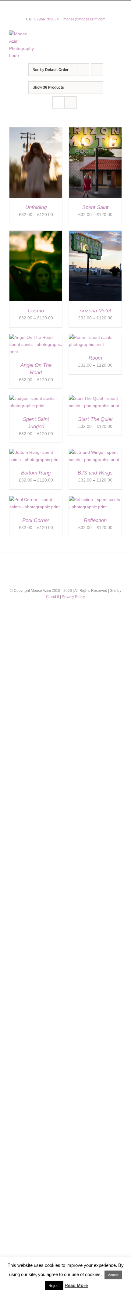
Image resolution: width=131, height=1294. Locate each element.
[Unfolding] (35, 130)
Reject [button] (54, 1285)
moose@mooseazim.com (84, 19)
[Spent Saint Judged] (35, 398)
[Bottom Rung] (35, 452)
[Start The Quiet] (95, 398)
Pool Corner (35, 520)
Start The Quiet (95, 419)
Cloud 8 (52, 597)
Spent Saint (95, 207)
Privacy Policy (73, 597)
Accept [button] (113, 1275)
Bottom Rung (36, 473)
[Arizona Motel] (95, 234)
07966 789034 (46, 19)
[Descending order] (97, 69)
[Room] (95, 337)
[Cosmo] (35, 234)
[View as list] (70, 102)
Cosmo (36, 311)
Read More (76, 1285)
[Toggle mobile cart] (105, 36)
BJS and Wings (95, 473)
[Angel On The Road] (35, 337)
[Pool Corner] (35, 499)
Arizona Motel (95, 311)
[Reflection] (95, 499)
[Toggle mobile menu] (118, 36)
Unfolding (36, 207)
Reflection (95, 520)
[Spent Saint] (95, 130)
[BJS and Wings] (95, 452)
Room (95, 358)
